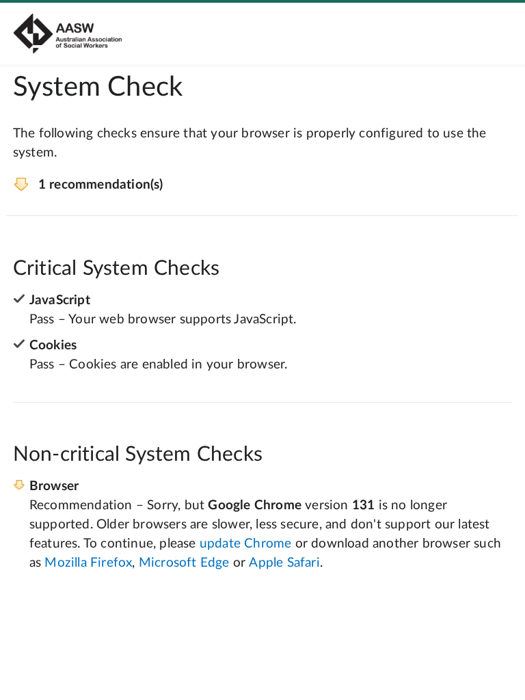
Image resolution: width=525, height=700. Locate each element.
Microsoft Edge (184, 562)
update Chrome (246, 543)
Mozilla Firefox (88, 562)
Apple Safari (284, 562)
